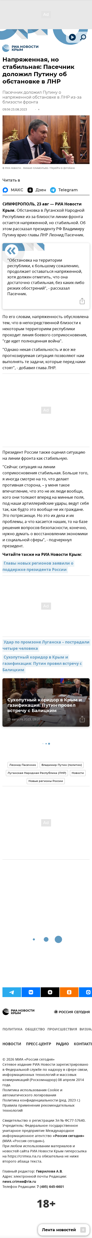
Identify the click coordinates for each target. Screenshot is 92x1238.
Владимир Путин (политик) (61, 765)
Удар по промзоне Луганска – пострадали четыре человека (46, 645)
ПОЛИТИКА (12, 1029)
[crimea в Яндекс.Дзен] (50, 992)
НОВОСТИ (11, 1044)
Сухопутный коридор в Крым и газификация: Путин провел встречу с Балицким (42, 663)
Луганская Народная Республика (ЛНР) (37, 773)
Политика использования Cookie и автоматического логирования (32, 1093)
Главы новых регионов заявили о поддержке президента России (38, 566)
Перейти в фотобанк (62, 168)
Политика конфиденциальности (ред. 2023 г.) (41, 1100)
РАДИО (62, 1044)
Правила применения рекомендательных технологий (38, 1108)
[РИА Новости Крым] (20, 48)
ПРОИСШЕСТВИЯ (62, 1029)
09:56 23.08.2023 (14, 109)
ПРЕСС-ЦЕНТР (38, 1044)
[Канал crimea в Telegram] (11, 992)
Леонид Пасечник (22, 765)
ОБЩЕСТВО (35, 1029)
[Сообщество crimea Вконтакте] (31, 992)
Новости (78, 773)
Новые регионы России (45, 781)
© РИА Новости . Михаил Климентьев (25, 168)
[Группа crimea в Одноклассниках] (69, 992)
